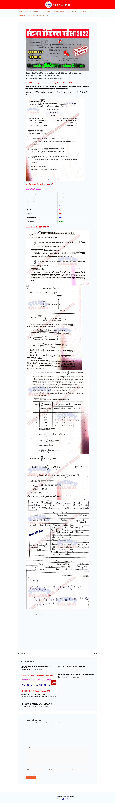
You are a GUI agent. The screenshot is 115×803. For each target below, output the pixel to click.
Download (61, 194)
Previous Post (22, 653)
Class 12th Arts (82, 11)
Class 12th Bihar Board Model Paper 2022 (37, 15)
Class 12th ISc (45, 78)
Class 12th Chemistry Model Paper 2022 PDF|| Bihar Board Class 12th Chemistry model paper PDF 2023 (37, 704)
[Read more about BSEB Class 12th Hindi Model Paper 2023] (39, 682)
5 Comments (60, 677)
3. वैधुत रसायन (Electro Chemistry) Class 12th (71, 666)
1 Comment (60, 668)
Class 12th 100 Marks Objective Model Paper (35, 696)
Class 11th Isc (36, 11)
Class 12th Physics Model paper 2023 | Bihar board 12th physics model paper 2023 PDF (76, 675)
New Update (22, 15)
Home (20, 11)
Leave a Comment (30, 78)
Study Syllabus (61, 4)
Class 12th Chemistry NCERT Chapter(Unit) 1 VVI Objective (36, 666)
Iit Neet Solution (46, 11)
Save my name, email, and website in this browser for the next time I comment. (46, 774)
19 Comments (23, 696)
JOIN (60, 213)
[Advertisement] (57, 735)
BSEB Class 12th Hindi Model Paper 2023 (33, 695)
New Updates (38, 78)
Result (90, 11)
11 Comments (23, 669)
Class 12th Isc (27, 11)
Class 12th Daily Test (71, 11)
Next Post (94, 653)
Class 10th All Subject (58, 11)
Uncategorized (72, 668)
